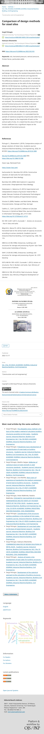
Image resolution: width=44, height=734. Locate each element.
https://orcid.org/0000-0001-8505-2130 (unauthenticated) (22, 37)
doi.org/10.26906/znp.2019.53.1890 (14, 156)
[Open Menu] (2, 2)
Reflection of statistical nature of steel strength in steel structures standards (21, 464)
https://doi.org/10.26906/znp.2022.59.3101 (20, 51)
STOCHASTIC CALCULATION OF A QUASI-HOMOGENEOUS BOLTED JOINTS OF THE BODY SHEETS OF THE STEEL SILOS (23, 500)
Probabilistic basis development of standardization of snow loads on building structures (23, 449)
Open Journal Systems (10, 690)
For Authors (6, 660)
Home (4, 7)
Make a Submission (11, 594)
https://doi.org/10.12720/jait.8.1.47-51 (15, 216)
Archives (10, 7)
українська (7, 610)
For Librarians (7, 663)
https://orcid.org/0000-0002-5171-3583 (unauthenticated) (22, 46)
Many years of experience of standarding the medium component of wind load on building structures (23, 480)
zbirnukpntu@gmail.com (16, 712)
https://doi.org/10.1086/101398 (12, 158)
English (5, 607)
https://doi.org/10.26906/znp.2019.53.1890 (22, 151)
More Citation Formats (10, 414)
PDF (6, 346)
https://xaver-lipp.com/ (10, 168)
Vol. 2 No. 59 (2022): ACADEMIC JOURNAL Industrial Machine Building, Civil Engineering (20, 10)
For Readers (6, 657)
